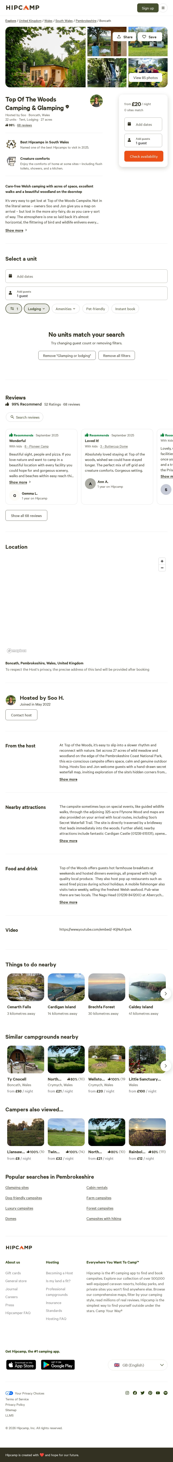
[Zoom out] (162, 567)
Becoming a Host (59, 1272)
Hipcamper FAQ (17, 1312)
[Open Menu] (163, 8)
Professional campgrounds (57, 1291)
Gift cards (13, 1272)
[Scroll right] (165, 993)
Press (9, 1304)
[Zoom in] (162, 561)
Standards (54, 1310)
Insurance (53, 1302)
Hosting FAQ (56, 1318)
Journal (11, 1288)
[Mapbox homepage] (17, 650)
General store (16, 1280)
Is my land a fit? (58, 1280)
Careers (11, 1296)
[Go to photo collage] (45, 57)
